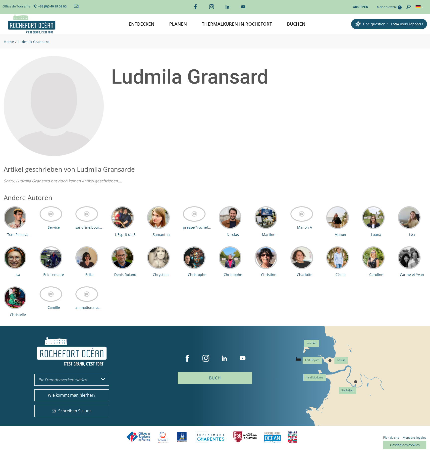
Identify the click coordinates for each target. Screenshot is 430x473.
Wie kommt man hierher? (71, 395)
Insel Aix (312, 343)
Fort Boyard (312, 360)
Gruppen (360, 7)
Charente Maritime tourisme (211, 437)
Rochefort (347, 390)
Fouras (341, 360)
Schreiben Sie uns (75, 411)
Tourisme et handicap (182, 437)
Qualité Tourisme (163, 437)
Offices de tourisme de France (138, 437)
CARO (272, 437)
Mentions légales (414, 437)
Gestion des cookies (405, 445)
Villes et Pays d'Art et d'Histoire (292, 437)
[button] (141, 24)
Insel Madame (314, 377)
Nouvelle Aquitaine (245, 437)
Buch (215, 378)
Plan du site (391, 437)
